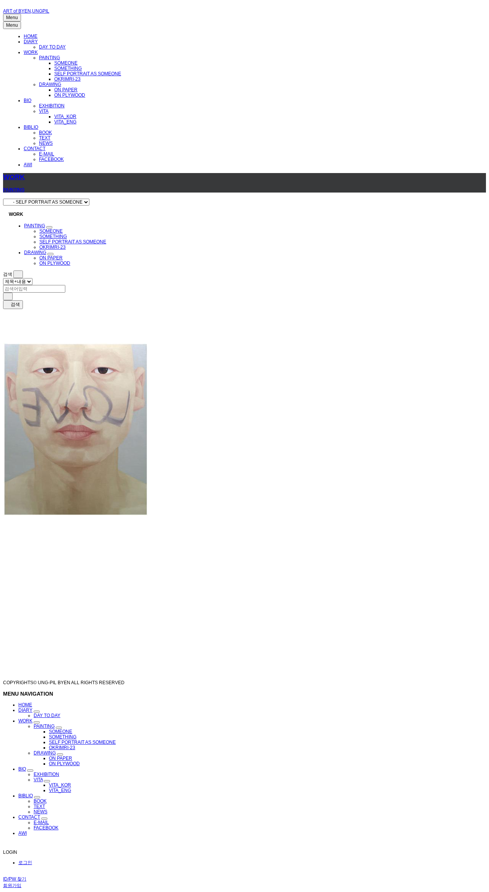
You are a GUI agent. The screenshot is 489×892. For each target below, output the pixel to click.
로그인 (25, 862)
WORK (31, 52)
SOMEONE (66, 63)
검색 (15, 304)
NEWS (46, 143)
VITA (44, 111)
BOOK (45, 132)
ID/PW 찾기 (14, 879)
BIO (27, 100)
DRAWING (50, 84)
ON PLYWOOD (69, 95)
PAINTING (49, 57)
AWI (28, 164)
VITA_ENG (65, 122)
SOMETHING (68, 68)
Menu (12, 17)
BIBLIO (31, 127)
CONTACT (34, 148)
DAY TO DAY (52, 47)
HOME (30, 36)
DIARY (31, 41)
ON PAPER (66, 89)
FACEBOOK (51, 159)
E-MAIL (46, 154)
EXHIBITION (52, 105)
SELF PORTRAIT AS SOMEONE (87, 73)
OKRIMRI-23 (67, 79)
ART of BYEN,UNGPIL (26, 11)
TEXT (44, 138)
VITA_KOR (65, 116)
